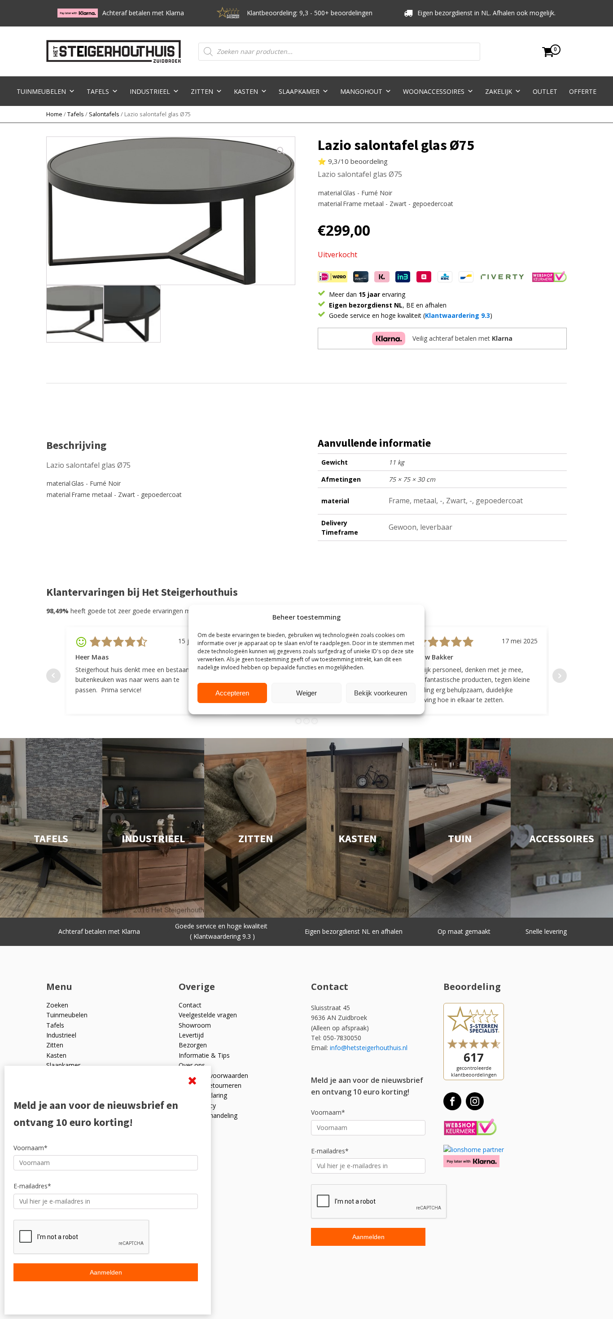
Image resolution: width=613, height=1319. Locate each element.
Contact (190, 1005)
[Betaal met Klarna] (471, 1161)
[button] (281, 151)
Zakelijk (498, 91)
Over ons (192, 1065)
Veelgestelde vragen (208, 1015)
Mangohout (361, 91)
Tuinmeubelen (41, 91)
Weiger (306, 693)
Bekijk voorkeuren (380, 693)
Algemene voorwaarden (213, 1075)
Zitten (202, 91)
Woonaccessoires (433, 91)
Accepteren (232, 693)
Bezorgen (193, 1045)
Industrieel (150, 91)
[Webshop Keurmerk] (470, 1127)
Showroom (195, 1025)
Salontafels (104, 114)
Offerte (582, 91)
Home (54, 114)
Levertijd (191, 1035)
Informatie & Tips (204, 1055)
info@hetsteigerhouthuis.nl (368, 1047)
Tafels (98, 91)
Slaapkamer (299, 91)
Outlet (545, 91)
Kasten (246, 91)
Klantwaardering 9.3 (457, 315)
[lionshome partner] (473, 1149)
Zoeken (57, 1005)
